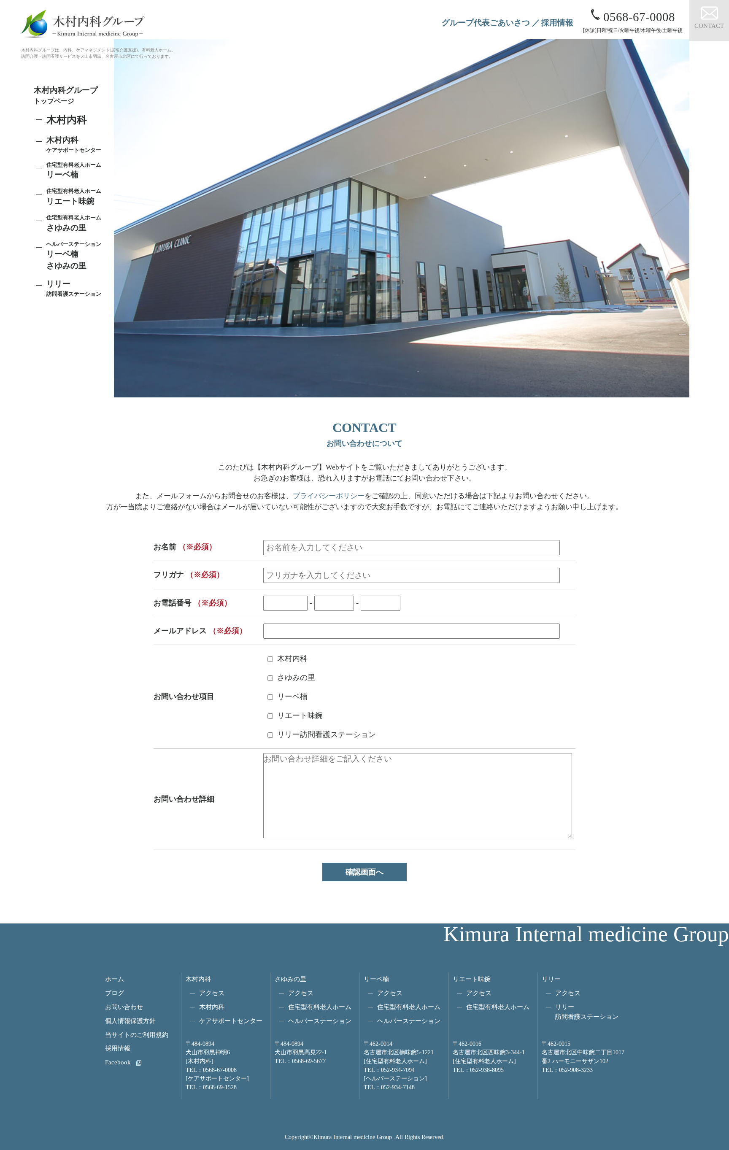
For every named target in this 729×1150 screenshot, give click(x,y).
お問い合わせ (124, 1006)
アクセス (211, 992)
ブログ (114, 992)
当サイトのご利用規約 (136, 1034)
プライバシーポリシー (328, 496)
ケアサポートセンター (230, 1020)
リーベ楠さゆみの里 (73, 255)
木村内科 (198, 979)
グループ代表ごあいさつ (486, 22)
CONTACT (709, 25)
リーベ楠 (73, 170)
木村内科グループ (66, 95)
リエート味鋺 (73, 196)
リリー (551, 979)
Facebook (118, 1062)
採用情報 (557, 22)
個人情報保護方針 (130, 1020)
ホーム (114, 979)
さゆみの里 (290, 979)
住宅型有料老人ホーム (319, 1006)
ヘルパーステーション (319, 1020)
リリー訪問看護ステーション (586, 1011)
